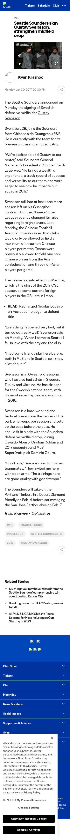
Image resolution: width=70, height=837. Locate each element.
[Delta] (38, 641)
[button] (64, 5)
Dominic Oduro (43, 452)
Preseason (15, 534)
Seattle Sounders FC (46, 534)
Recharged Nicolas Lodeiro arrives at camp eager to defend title (35, 311)
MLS (10, 525)
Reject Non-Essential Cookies (29, 818)
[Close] (52, 738)
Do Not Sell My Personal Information (24, 800)
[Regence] (39, 650)
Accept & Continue (28, 829)
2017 (10, 542)
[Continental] (35, 650)
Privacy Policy (32, 792)
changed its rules (44, 217)
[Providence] (31, 641)
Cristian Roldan (43, 442)
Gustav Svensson (34, 542)
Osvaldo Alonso (17, 442)
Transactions (31, 525)
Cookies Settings (28, 807)
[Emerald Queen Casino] (30, 650)
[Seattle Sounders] (6, 5)
